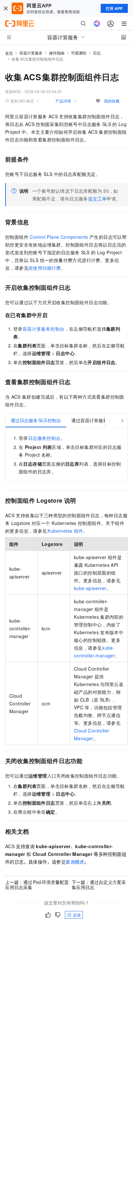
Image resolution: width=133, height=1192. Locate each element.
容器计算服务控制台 (44, 328)
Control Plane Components (59, 237)
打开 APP (114, 8)
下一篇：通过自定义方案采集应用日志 (99, 884)
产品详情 (63, 100)
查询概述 (75, 861)
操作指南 (57, 52)
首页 (9, 53)
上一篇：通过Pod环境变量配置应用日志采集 (37, 884)
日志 (97, 52)
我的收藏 (111, 100)
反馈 (77, 914)
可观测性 (79, 52)
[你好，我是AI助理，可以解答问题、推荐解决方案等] (97, 23)
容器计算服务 (31, 52)
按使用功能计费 (44, 268)
